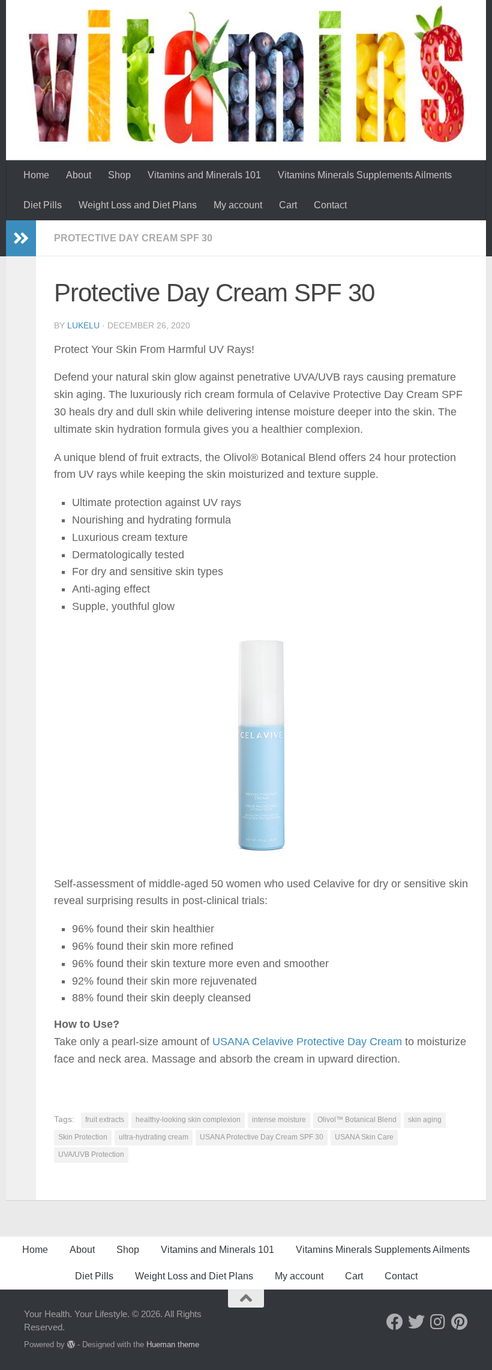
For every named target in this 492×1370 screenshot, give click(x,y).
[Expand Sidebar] (21, 238)
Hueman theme (172, 1344)
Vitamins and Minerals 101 (204, 175)
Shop (119, 175)
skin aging (425, 1119)
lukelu (83, 325)
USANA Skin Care (364, 1137)
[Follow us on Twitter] (416, 1322)
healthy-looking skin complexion (188, 1119)
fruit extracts (104, 1119)
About (78, 175)
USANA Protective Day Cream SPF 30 (261, 1137)
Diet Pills (42, 205)
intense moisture (279, 1119)
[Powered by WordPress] (71, 1344)
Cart (288, 205)
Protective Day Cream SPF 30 (133, 238)
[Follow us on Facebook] (394, 1322)
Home (36, 175)
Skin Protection (82, 1137)
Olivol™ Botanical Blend (357, 1119)
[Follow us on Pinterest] (459, 1322)
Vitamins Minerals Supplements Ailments (365, 175)
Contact (330, 205)
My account (238, 205)
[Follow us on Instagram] (438, 1322)
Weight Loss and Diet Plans (138, 205)
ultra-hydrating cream (153, 1137)
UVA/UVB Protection (91, 1154)
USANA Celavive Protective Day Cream (307, 1042)
